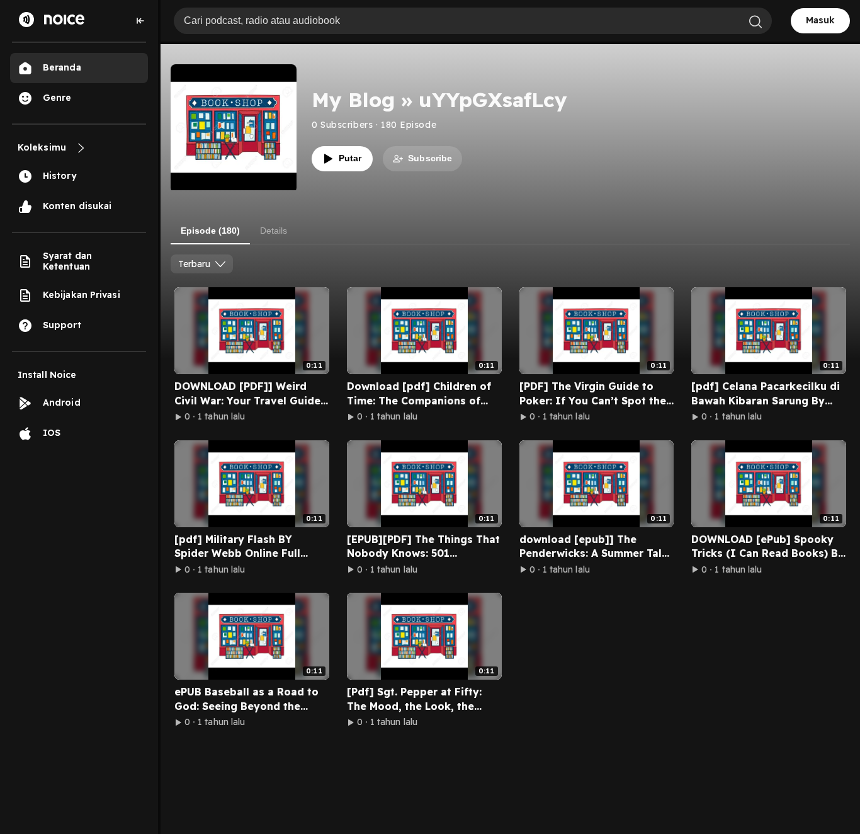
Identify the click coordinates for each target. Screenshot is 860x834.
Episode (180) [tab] (210, 231)
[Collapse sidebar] (140, 21)
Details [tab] (273, 231)
